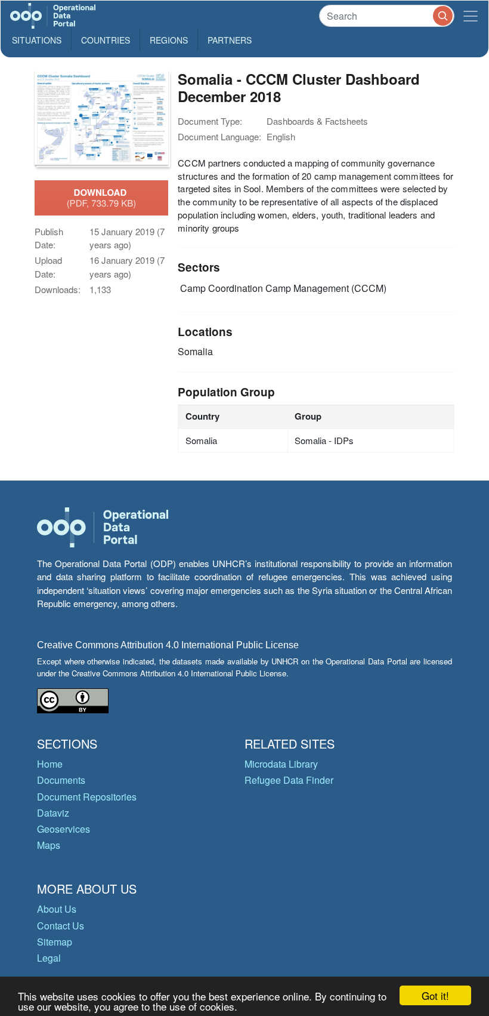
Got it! (435, 995)
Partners (230, 40)
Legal (49, 958)
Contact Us (60, 925)
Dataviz (53, 813)
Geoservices (63, 829)
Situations (36, 40)
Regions (169, 40)
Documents (61, 780)
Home (50, 764)
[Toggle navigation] (470, 15)
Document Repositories (87, 796)
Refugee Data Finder (288, 780)
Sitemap (54, 942)
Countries (105, 40)
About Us (56, 909)
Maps (48, 845)
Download (102, 198)
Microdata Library (281, 764)
